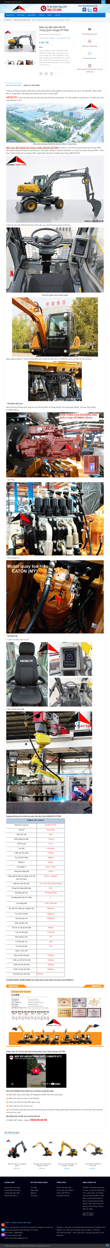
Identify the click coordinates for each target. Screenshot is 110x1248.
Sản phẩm (31, 15)
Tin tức (41, 15)
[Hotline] (3, 1225)
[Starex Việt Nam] (55, 6)
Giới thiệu (20, 15)
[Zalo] (3, 1230)
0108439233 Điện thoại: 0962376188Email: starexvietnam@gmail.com (16, 1235)
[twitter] (84, 1214)
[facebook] (88, 1214)
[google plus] (91, 1214)
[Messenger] (3, 1235)
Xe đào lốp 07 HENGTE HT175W (42, 1164)
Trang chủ (10, 15)
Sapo (47, 1246)
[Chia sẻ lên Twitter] (46, 73)
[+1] (51, 73)
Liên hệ (57, 15)
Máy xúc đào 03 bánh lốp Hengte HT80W (93, 1164)
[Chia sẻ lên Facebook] (40, 73)
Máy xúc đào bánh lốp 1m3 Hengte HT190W (17, 1164)
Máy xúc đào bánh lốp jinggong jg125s (67, 1164)
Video (50, 15)
